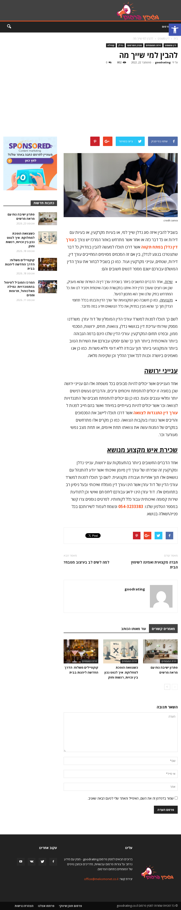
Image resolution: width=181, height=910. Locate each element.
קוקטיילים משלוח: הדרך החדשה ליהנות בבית (20, 264)
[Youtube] (21, 861)
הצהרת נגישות (24, 906)
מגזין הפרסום (134, 45)
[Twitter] (42, 861)
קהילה (110, 45)
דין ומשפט (170, 45)
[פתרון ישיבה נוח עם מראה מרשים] (160, 651)
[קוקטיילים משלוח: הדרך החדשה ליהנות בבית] (81, 651)
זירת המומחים (153, 45)
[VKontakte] (31, 861)
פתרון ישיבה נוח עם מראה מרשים (21, 216)
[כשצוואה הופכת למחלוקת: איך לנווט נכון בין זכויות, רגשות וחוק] (120, 651)
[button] (175, 30)
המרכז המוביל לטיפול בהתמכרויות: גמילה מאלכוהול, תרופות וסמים (19, 288)
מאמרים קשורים (163, 628)
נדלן (120, 45)
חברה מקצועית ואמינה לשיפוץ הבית (154, 564)
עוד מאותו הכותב (133, 628)
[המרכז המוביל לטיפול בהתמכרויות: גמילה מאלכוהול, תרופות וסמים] (47, 286)
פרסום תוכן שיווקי (70, 906)
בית (176, 39)
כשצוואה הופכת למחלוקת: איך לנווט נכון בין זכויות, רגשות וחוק (121, 672)
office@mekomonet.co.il (101, 879)
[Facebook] (53, 861)
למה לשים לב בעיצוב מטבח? (86, 562)
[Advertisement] (90, 101)
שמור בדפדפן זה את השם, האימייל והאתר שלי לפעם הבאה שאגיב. (131, 798)
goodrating (163, 62)
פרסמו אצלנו (46, 906)
